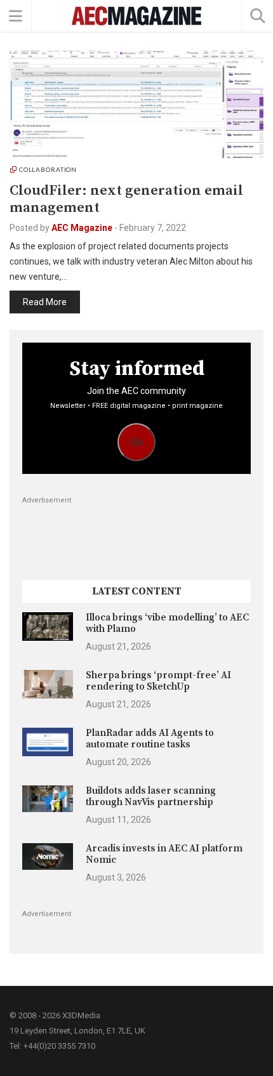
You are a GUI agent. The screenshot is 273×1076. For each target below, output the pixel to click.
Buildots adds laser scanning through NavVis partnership (151, 796)
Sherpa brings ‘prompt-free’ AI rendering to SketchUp (158, 681)
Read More (45, 302)
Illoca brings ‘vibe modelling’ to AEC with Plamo (167, 623)
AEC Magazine (81, 228)
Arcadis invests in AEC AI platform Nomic (164, 854)
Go (136, 442)
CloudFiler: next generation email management (126, 199)
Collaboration (48, 169)
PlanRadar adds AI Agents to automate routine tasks (150, 739)
